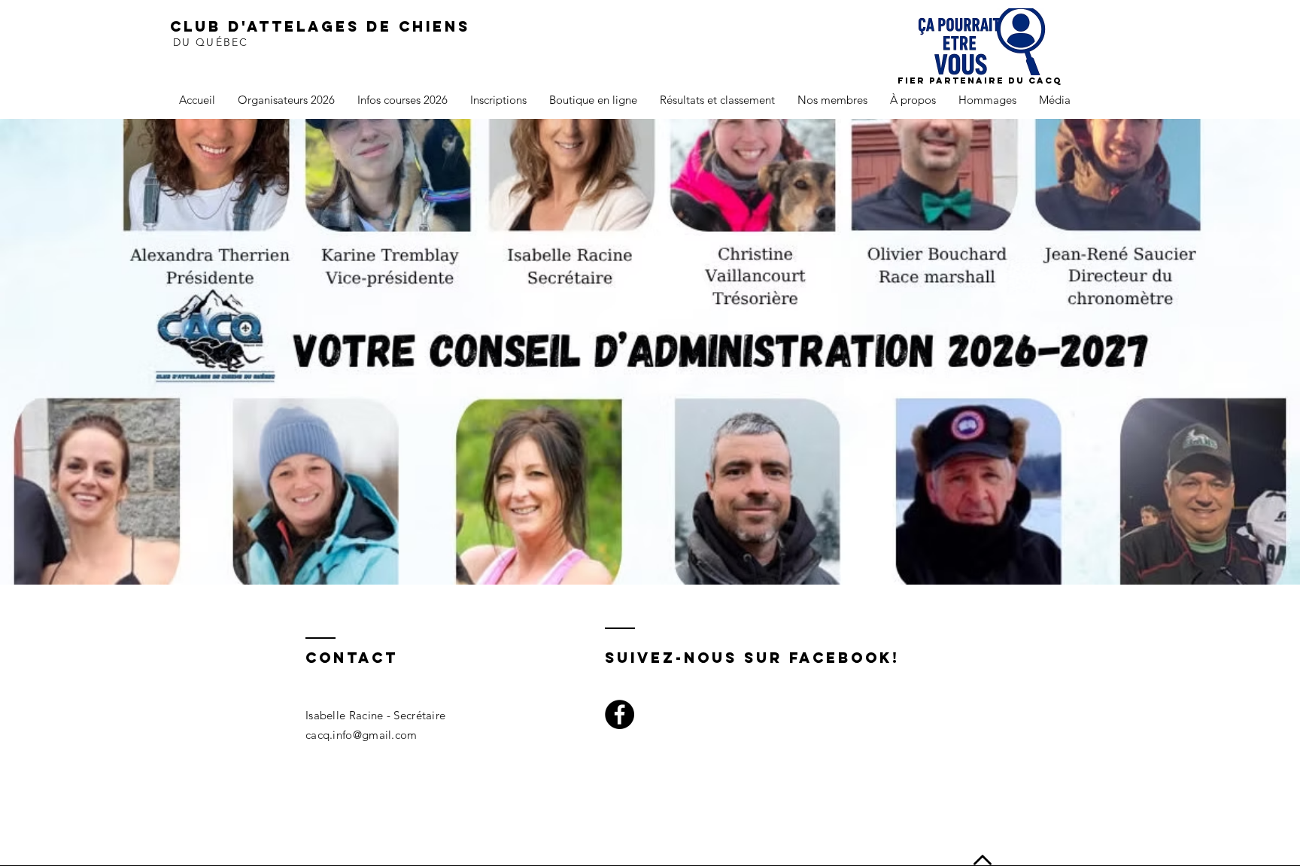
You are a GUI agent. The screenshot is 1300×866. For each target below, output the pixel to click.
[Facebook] (619, 714)
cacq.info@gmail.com (361, 735)
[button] (286, 100)
